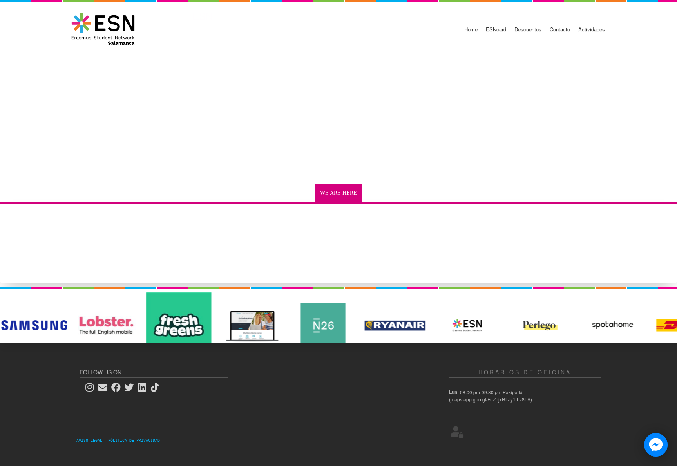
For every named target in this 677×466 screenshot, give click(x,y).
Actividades (591, 29)
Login (457, 431)
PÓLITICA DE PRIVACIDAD (134, 440)
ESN (202, 16)
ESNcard (496, 29)
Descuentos (527, 29)
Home (471, 29)
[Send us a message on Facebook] (656, 445)
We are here (338, 193)
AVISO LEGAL (91, 440)
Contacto (560, 29)
